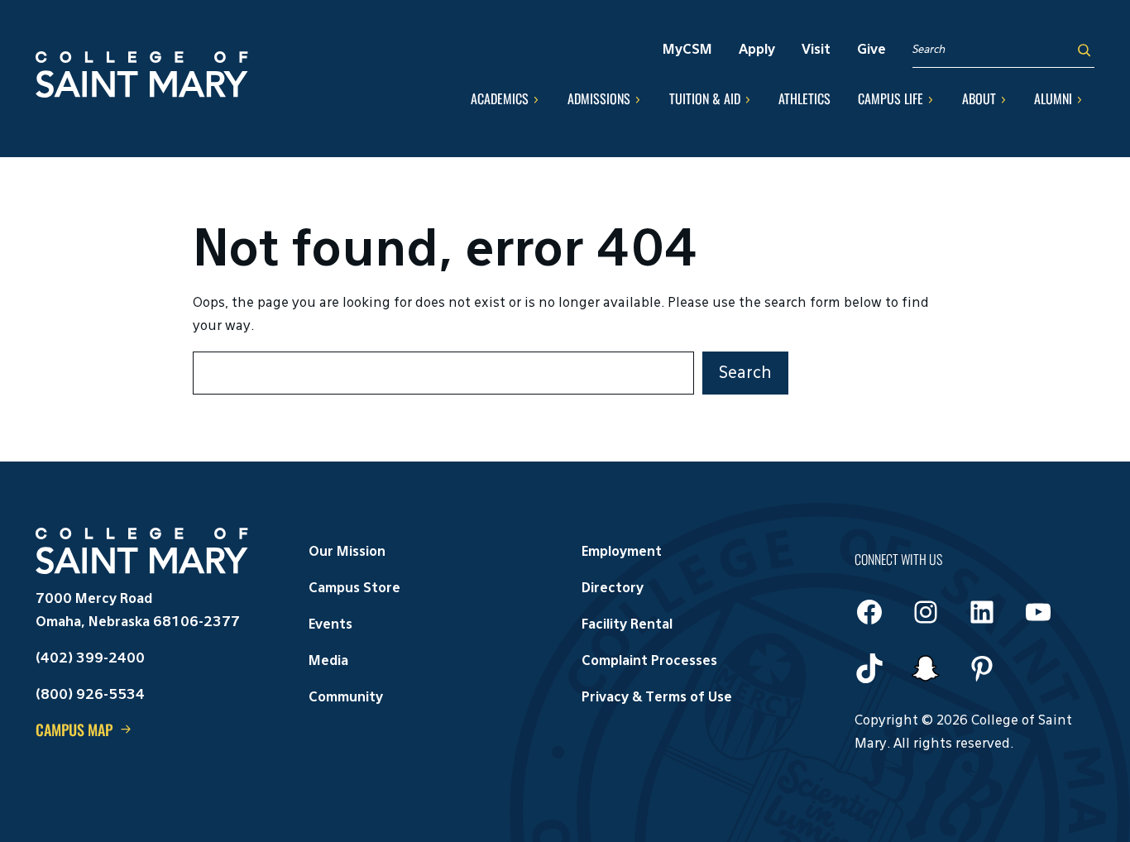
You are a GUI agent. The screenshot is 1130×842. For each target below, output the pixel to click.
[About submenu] (1003, 99)
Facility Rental (627, 625)
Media (328, 661)
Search (745, 373)
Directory (613, 589)
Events (330, 625)
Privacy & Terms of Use (657, 698)
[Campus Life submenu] (931, 99)
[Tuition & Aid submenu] (748, 99)
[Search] (1084, 50)
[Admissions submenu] (638, 99)
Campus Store (354, 589)
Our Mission (347, 552)
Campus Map (74, 729)
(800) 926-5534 (90, 695)
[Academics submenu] (536, 99)
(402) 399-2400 (90, 659)
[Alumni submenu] (1079, 99)
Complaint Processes (649, 661)
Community (346, 698)
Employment (622, 552)
